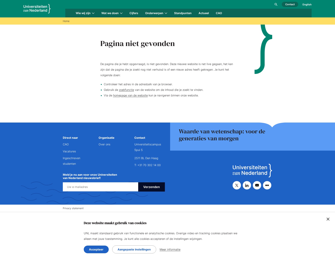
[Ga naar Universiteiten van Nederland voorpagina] (37, 9)
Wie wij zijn (83, 13)
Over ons (104, 144)
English (307, 4)
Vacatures (69, 151)
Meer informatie (170, 249)
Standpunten (183, 13)
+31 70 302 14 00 (149, 165)
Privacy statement (73, 208)
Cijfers (133, 13)
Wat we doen (110, 13)
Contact (290, 4)
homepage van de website (130, 95)
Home (66, 21)
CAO (219, 13)
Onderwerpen (154, 13)
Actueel (204, 13)
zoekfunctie (126, 90)
